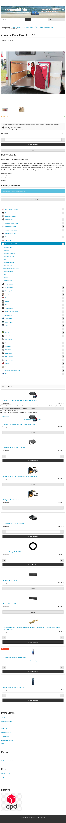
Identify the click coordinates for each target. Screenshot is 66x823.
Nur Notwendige (5, 416)
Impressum (39, 419)
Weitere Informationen (29, 419)
